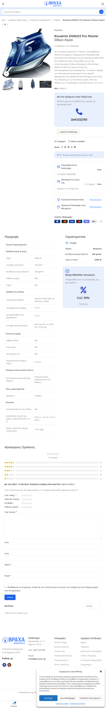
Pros (7, 542)
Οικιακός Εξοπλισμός (18, 20)
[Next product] (7, 24)
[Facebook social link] (62, 147)
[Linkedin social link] (71, 147)
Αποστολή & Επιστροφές (91, 651)
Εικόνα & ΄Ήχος (60, 642)
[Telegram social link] (75, 147)
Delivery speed (12, 507)
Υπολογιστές (59, 651)
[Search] (101, 12)
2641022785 (79, 119)
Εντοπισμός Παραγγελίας (91, 660)
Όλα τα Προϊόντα (61, 664)
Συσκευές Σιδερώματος (41, 20)
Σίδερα (57, 20)
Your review (11, 512)
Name (8, 564)
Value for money (12, 499)
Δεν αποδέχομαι (67, 698)
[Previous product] (2, 24)
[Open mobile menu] (3, 3)
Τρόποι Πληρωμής (88, 655)
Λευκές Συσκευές (61, 647)
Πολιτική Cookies (62, 703)
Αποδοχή (48, 698)
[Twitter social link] (65, 147)
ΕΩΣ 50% (83, 298)
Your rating (11, 495)
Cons (7, 553)
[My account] (102, 3)
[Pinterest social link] (68, 147)
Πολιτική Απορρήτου (78, 703)
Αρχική (83, 642)
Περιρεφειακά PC (61, 660)
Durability (9, 503)
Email (8, 575)
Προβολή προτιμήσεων (90, 698)
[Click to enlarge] (6, 73)
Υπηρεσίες (85, 647)
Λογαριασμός (86, 664)
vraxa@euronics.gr (37, 658)
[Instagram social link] (9, 665)
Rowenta (58, 30)
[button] (101, 671)
